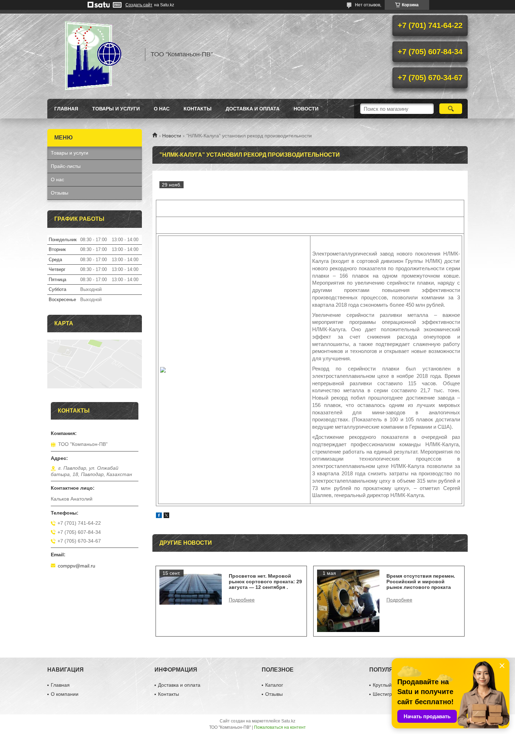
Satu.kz (288, 721)
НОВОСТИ (306, 108)
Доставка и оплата (253, 108)
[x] (166, 516)
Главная (66, 108)
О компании (64, 694)
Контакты (198, 108)
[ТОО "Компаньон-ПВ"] (92, 54)
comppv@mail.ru (76, 566)
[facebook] (159, 516)
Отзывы (59, 193)
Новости (171, 135)
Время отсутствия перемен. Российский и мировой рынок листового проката (420, 581)
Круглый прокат (390, 685)
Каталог (274, 685)
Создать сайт (138, 4)
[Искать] (450, 108)
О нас (162, 108)
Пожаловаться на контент (280, 727)
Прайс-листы (66, 166)
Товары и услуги (116, 108)
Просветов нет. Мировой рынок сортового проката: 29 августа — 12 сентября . (265, 581)
